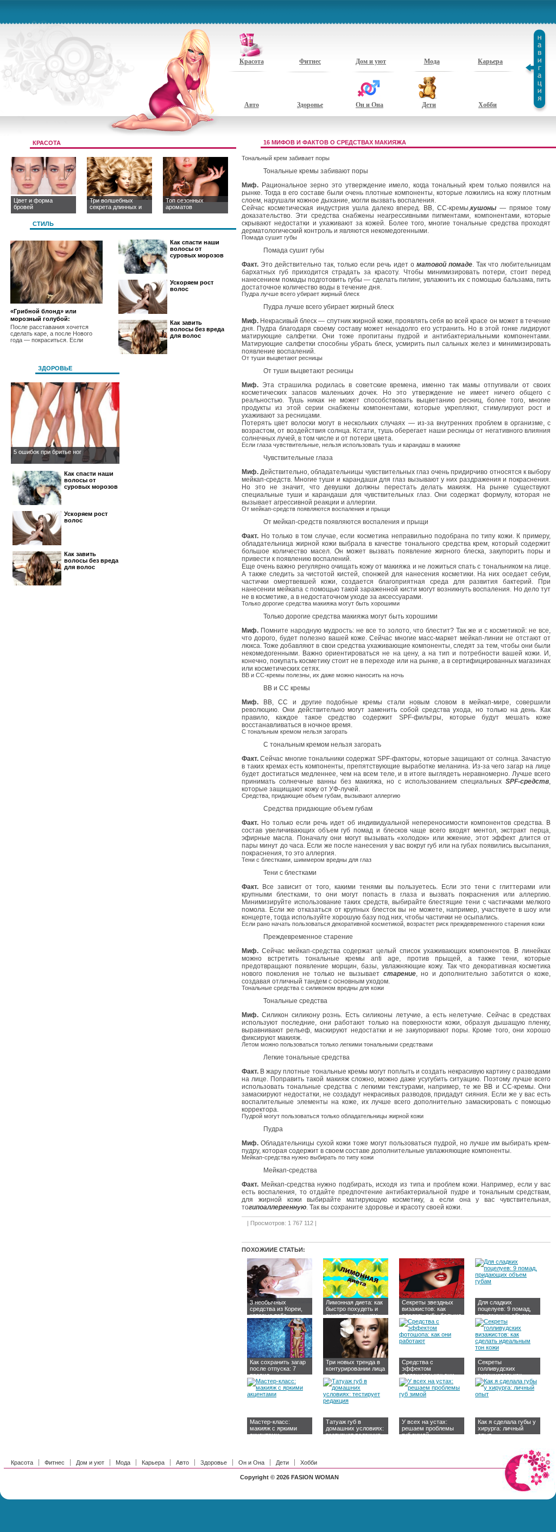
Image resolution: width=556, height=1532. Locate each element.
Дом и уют (371, 61)
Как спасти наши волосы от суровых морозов (197, 249)
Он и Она (369, 105)
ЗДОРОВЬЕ (55, 368)
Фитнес (310, 61)
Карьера (490, 61)
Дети (429, 105)
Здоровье (310, 105)
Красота (251, 61)
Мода (432, 61)
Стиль (43, 223)
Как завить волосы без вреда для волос (197, 329)
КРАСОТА (47, 143)
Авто (251, 105)
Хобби (487, 105)
